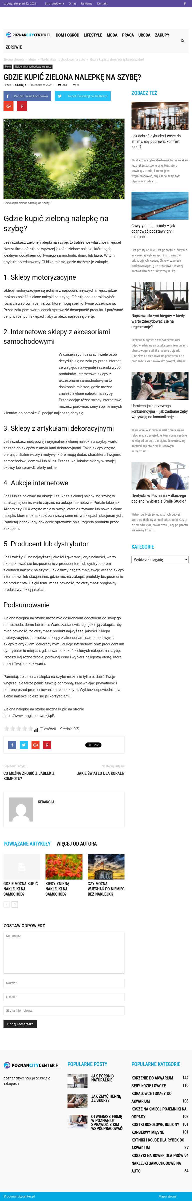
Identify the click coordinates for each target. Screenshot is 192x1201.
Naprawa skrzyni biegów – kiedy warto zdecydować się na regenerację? (158, 321)
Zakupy (162, 35)
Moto (8, 66)
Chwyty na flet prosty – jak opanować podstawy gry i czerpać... (153, 231)
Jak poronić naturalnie (102, 1078)
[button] (182, 41)
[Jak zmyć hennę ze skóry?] (78, 1101)
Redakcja (19, 85)
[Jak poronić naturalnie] (78, 1081)
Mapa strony (167, 1196)
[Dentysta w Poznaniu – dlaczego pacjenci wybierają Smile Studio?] (160, 476)
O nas (72, 3)
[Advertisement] (96, 18)
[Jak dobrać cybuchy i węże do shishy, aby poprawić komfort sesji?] (160, 116)
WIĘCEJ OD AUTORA (76, 844)
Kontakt (102, 3)
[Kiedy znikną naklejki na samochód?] (64, 867)
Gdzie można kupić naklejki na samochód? (21, 889)
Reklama (86, 3)
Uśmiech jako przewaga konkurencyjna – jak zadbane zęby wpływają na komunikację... (160, 411)
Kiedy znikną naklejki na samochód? (57, 889)
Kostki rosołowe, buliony (155, 1124)
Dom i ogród (67, 35)
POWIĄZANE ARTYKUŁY (27, 844)
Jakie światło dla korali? (100, 773)
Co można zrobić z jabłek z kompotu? (29, 776)
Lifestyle (93, 35)
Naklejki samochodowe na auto (33, 66)
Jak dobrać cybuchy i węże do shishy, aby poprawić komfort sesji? (156, 141)
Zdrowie (14, 47)
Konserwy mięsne (148, 1132)
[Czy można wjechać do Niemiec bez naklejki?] (106, 867)
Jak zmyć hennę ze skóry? (106, 1098)
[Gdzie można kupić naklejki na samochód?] (22, 867)
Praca (128, 35)
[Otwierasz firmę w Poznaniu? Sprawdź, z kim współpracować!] (78, 1121)
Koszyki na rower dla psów (157, 1155)
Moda (112, 35)
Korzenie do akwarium (152, 1078)
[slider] (19, 728)
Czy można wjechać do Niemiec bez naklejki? (106, 889)
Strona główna (54, 3)
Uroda (144, 35)
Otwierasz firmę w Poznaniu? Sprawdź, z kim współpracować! (107, 1122)
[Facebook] (184, 3)
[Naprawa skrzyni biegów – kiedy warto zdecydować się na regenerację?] (160, 296)
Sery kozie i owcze (149, 1085)
